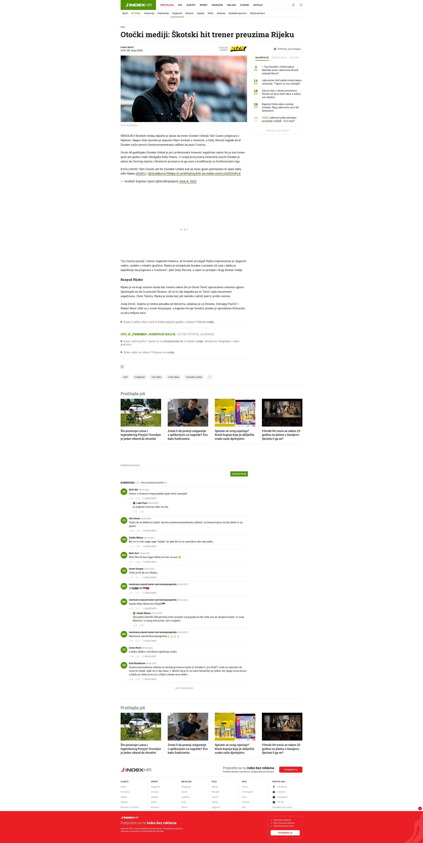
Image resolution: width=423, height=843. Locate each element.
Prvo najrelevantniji (152, 483)
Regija (124, 797)
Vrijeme (246, 802)
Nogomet (177, 13)
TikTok (280, 802)
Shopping (186, 786)
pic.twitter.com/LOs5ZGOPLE (221, 173)
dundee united (194, 377)
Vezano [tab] (294, 58)
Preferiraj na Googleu (289, 49)
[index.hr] (138, 5)
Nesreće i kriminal (130, 807)
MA (124, 555)
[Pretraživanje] (299, 5)
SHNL (211, 13)
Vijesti (190, 5)
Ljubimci (185, 797)
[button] (125, 411)
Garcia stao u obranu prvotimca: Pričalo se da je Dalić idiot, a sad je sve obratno (281, 94)
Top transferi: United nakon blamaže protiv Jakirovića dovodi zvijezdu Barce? (280, 70)
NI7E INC (133, 489)
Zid (180, 5)
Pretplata (167, 5)
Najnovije (149, 13)
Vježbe (215, 802)
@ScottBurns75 (158, 173)
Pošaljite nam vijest (282, 807)
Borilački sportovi (238, 13)
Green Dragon (136, 568)
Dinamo (189, 13)
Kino (244, 797)
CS (124, 520)
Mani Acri (134, 553)
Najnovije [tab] (262, 58)
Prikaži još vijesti (277, 130)
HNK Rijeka (173, 377)
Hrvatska (125, 792)
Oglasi (231, 5)
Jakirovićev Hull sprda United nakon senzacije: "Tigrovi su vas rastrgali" (282, 82)
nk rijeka (156, 377)
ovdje (199, 341)
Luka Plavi (141, 503)
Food (183, 802)
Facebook (282, 786)
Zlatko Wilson (136, 537)
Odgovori (216, 807)
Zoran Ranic (135, 647)
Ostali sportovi (257, 13)
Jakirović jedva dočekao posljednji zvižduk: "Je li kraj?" (279, 119)
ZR (124, 649)
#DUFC (141, 173)
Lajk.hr (215, 797)
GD (124, 570)
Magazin (186, 781)
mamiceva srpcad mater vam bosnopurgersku (153, 584)
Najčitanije (163, 13)
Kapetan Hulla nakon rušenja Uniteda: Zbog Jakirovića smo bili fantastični (280, 107)
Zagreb (124, 802)
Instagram (282, 797)
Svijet (123, 786)
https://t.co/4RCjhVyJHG (185, 173)
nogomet (139, 377)
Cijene (244, 5)
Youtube (281, 792)
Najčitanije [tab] (279, 58)
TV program (247, 792)
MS (124, 586)
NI (124, 491)
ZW (124, 539)
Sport (204, 5)
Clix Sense (134, 518)
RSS (244, 807)
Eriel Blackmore (137, 663)
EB (124, 665)
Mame (184, 807)
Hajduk (200, 13)
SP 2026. (136, 13)
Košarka (221, 13)
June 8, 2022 (187, 181)
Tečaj (244, 786)
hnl (125, 377)
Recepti (215, 792)
